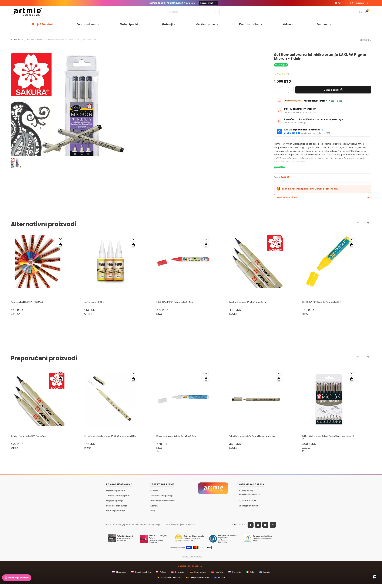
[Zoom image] (67, 109)
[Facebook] (251, 525)
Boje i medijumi (86, 24)
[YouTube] (265, 525)
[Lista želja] (360, 12)
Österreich (178, 572)
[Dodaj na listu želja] (60, 238)
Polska (161, 572)
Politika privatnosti (115, 510)
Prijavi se (342, 3)
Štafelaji (167, 24)
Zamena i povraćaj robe (118, 495)
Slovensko (119, 572)
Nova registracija (360, 3)
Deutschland (198, 572)
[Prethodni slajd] (16, 265)
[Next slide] (368, 222)
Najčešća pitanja (114, 500)
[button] (187, 322)
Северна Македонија (197, 577)
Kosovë (219, 577)
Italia (250, 572)
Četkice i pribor (206, 24)
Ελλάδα (264, 572)
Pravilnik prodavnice (116, 505)
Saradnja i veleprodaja (161, 495)
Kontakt (154, 505)
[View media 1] (16, 163)
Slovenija (234, 572)
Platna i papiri (129, 24)
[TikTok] (273, 525)
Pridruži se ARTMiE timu (162, 500)
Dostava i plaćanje (115, 490)
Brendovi (322, 24)
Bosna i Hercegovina (169, 577)
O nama (154, 490)
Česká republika (141, 572)
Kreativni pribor (249, 24)
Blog (152, 510)
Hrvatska (217, 572)
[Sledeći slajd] (59, 265)
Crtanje (288, 24)
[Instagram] (258, 525)
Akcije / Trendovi (42, 24)
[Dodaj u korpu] (60, 245)
